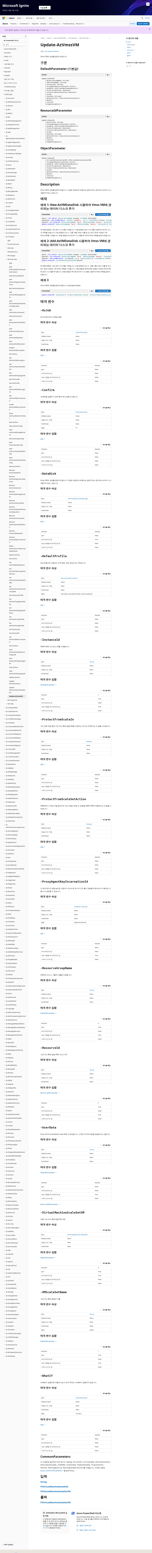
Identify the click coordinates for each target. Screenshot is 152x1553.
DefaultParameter (47, 685)
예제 (128, 47)
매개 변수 (130, 50)
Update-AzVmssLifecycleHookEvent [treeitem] (17, 689)
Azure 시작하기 (143, 24)
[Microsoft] (3, 18)
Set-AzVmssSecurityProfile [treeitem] (16, 618)
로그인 (147, 18)
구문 (128, 42)
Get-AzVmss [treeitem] (13, 354)
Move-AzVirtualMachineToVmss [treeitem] (17, 415)
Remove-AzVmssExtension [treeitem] (15, 486)
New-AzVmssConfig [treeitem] (15, 426)
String (92, 662)
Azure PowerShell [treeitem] (10, 49)
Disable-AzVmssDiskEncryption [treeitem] (17, 349)
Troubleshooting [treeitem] (10, 87)
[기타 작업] (110, 38)
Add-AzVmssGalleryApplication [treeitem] (17, 294)
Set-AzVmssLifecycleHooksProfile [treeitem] (17, 580)
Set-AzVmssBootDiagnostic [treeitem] (17, 563)
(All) (42, 355)
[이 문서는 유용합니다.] (127, 66)
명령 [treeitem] (8, 240)
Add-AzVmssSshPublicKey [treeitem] (16, 330)
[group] (76, 221)
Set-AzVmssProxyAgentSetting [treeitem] (17, 601)
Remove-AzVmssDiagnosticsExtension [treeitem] (17, 479)
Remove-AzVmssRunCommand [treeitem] (16, 517)
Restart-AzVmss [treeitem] (14, 555)
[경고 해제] (148, 4)
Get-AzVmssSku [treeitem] (14, 379)
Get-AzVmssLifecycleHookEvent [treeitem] (17, 366)
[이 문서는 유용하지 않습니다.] (130, 66)
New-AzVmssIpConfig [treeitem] (16, 439)
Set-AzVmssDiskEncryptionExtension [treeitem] (17, 571)
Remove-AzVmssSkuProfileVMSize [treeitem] (17, 524)
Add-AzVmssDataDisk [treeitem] (16, 276)
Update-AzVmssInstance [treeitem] (14, 682)
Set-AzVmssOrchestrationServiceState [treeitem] (17, 588)
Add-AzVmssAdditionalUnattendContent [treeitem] (17, 269)
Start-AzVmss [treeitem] (13, 646)
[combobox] (14, 40)
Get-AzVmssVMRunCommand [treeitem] (17, 398)
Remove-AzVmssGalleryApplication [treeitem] (17, 494)
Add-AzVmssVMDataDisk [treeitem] (16, 336)
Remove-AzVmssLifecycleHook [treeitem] (16, 502)
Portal (132, 24)
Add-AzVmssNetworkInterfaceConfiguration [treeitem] (17, 303)
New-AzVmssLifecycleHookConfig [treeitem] (17, 451)
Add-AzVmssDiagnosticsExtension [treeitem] (17, 282)
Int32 (85, 907)
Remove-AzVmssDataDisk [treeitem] (14, 471)
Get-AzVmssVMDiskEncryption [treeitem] (17, 389)
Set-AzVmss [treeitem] (13, 559)
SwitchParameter (81, 332)
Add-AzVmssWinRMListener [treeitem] (17, 342)
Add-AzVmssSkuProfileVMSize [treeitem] (17, 322)
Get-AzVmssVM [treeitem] (14, 383)
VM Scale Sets (84, 38)
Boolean (89, 741)
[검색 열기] (142, 18)
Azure (49, 38)
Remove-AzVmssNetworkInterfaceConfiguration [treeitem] (17, 509)
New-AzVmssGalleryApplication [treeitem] (17, 432)
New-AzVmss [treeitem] (13, 422)
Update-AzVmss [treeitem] (14, 677)
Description (131, 45)
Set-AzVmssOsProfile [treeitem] (16, 595)
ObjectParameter (47, 1257)
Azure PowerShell (60, 38)
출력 (128, 56)
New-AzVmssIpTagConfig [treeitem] (16, 443)
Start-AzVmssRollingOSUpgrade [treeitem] (17, 660)
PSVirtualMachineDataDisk (77, 499)
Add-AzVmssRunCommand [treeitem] (16, 311)
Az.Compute (72, 38)
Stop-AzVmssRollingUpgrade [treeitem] (17, 672)
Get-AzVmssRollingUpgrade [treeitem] (17, 374)
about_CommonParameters (51, 1470)
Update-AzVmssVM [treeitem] (16, 696)
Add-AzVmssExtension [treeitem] (16, 288)
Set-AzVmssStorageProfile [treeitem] (16, 624)
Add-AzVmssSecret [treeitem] (15, 316)
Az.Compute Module (52, 51)
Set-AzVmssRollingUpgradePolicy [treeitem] (17, 610)
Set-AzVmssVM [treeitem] (14, 633)
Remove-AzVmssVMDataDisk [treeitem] (16, 532)
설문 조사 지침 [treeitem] (9, 79)
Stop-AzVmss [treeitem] (13, 667)
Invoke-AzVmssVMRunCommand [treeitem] (17, 407)
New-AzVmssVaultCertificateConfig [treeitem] (17, 460)
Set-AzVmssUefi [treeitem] (14, 629)
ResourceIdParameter (49, 1093)
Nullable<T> (78, 907)
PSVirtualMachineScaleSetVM (77, 1235)
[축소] (26, 36)
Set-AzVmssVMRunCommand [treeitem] (17, 639)
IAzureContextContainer (69, 578)
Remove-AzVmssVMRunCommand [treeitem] (17, 539)
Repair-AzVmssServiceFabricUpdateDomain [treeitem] (17, 548)
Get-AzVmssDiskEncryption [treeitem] (17, 359)
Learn (43, 38)
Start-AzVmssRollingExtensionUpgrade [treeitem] (17, 652)
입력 (128, 53)
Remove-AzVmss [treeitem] (14, 466)
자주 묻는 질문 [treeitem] (9, 90)
